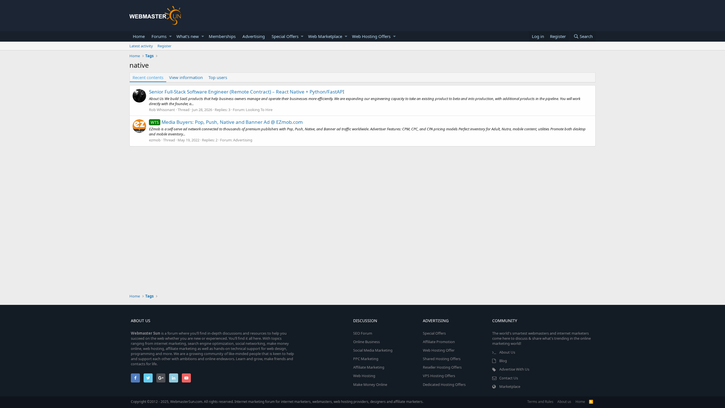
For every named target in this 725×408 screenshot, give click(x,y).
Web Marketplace (325, 36)
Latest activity (141, 45)
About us (564, 401)
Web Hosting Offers (371, 36)
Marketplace (509, 386)
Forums (159, 36)
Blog (503, 360)
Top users (217, 77)
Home (139, 36)
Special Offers (285, 36)
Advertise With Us (514, 369)
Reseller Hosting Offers (442, 367)
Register (164, 45)
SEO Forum (362, 333)
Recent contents (148, 77)
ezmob (155, 140)
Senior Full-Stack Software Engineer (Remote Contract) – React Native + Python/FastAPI (246, 91)
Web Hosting (364, 375)
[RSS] (591, 402)
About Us (507, 352)
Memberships (222, 36)
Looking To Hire (259, 109)
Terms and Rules (540, 401)
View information (186, 77)
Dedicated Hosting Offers (444, 384)
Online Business (366, 341)
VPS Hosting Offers (439, 375)
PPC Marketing (365, 358)
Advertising (253, 36)
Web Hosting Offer (439, 350)
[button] (170, 36)
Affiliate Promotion (439, 341)
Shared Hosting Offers (441, 358)
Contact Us (508, 378)
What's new (187, 36)
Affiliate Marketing (368, 367)
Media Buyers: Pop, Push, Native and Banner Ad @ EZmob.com (227, 122)
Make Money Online (370, 384)
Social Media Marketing (373, 350)
